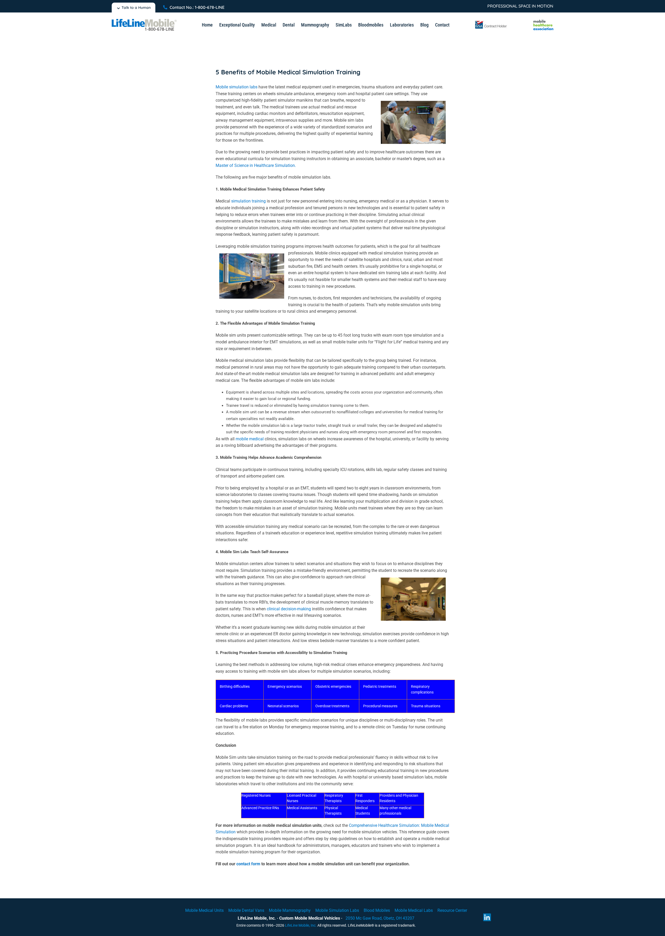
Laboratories (402, 25)
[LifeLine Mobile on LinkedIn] (487, 917)
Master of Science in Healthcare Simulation (255, 165)
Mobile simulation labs (236, 86)
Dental (289, 25)
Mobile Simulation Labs (337, 910)
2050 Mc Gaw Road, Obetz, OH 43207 (379, 918)
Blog (424, 25)
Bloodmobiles (370, 25)
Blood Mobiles (377, 910)
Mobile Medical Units (204, 910)
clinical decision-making (289, 608)
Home (207, 25)
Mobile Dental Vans (246, 910)
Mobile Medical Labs (414, 910)
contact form (248, 863)
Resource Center (452, 910)
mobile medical (250, 438)
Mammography (315, 25)
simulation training (248, 201)
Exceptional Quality (237, 25)
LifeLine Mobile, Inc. (301, 925)
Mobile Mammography (290, 910)
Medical (268, 25)
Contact (442, 25)
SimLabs (344, 25)
